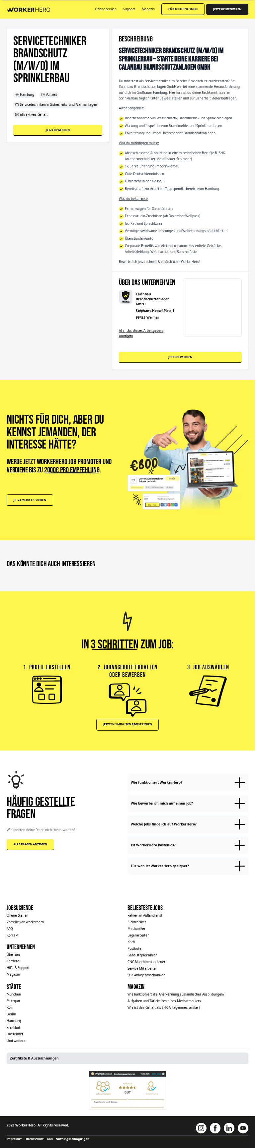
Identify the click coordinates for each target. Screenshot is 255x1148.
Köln (10, 1007)
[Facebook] (215, 1128)
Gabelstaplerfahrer (142, 955)
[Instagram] (201, 1128)
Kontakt (13, 935)
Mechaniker (136, 928)
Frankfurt (13, 1027)
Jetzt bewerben (58, 130)
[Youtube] (243, 1128)
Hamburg (14, 1020)
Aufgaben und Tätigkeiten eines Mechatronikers (164, 1000)
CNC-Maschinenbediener (146, 961)
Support (129, 9)
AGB (49, 1139)
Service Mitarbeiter (142, 968)
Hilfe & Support (18, 967)
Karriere (13, 961)
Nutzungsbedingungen (72, 1139)
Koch (131, 941)
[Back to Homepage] (31, 9)
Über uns (13, 954)
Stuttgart (13, 1000)
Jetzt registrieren (227, 9)
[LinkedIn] (229, 1128)
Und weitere (16, 1040)
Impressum (15, 1139)
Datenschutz (34, 1139)
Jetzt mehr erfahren (30, 500)
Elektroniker (137, 922)
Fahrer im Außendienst (145, 915)
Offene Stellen (106, 9)
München (14, 994)
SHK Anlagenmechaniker (146, 975)
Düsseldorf (15, 1034)
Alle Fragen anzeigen (30, 844)
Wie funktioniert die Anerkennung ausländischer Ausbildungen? (176, 994)
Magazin (148, 9)
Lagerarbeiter (138, 935)
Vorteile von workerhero (25, 922)
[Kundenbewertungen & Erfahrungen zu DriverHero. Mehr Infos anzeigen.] (127, 1090)
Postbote (134, 948)
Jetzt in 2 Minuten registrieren (127, 724)
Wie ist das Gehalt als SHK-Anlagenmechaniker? (164, 1007)
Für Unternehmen (183, 9)
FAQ (10, 928)
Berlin (11, 1014)
